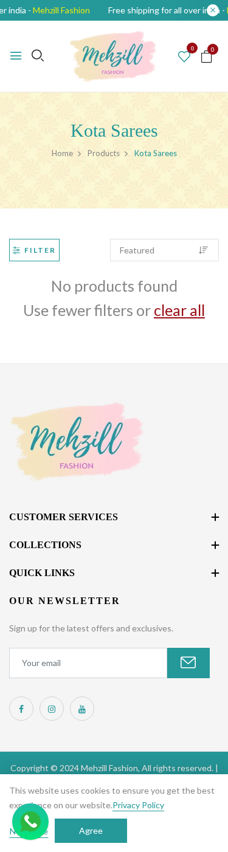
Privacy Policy (138, 805)
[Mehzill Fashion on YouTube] (82, 708)
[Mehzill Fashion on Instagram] (52, 708)
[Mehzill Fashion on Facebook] (21, 708)
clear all (179, 310)
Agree (91, 830)
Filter (40, 250)
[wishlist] (184, 57)
